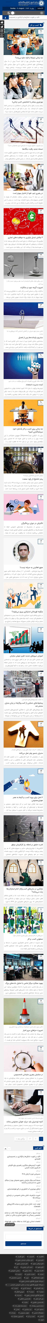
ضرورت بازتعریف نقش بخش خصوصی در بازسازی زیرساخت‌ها (23, 1196)
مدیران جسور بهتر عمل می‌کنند (31, 753)
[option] (23, 1157)
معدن (17, 1309)
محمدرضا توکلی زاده (20, 1306)
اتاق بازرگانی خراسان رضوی (25, 1260)
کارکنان (41, 1316)
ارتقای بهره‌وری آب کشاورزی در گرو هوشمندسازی (23, 1189)
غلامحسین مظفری (38, 1302)
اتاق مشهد (40, 1267)
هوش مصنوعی (24, 1313)
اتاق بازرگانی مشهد (38, 1264)
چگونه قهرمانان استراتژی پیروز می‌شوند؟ (27, 611)
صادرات (19, 1295)
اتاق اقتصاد (21, 1257)
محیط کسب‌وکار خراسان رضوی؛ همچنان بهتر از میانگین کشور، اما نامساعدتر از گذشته (22, 1181)
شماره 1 (15, 1288)
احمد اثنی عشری (27, 1267)
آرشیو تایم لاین (10, 1225)
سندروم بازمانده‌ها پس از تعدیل (30, 337)
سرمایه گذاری (27, 1288)
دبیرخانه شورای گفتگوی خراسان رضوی (32, 1281)
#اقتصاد (41, 1257)
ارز (16, 1267)
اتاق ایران (40, 1260)
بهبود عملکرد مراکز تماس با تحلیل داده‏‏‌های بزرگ (24, 983)
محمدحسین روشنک (37, 1306)
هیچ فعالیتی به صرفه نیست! (31, 567)
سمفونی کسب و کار (35, 939)
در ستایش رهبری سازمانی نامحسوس (28, 1074)
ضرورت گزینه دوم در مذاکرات (31, 287)
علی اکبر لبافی (39, 1299)
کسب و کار (31, 1316)
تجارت (41, 1274)
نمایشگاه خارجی (38, 1313)
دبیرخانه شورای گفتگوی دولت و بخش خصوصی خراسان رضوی (27, 1285)
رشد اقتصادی (39, 1288)
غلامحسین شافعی (25, 1299)
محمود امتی (39, 1309)
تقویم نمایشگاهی (38, 1278)
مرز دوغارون (27, 1309)
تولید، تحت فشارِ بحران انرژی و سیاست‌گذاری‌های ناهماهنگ (23, 1205)
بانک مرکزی (28, 1271)
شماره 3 (31, 1292)
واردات (13, 1313)
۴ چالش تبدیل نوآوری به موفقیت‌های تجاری (25, 237)
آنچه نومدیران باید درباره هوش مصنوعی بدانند (24, 1121)
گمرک (41, 1320)
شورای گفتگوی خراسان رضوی (34, 1295)
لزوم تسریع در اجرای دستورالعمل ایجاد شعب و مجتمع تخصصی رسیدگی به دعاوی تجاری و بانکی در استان (22, 1214)
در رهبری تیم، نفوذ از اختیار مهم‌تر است (28, 193)
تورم (27, 1278)
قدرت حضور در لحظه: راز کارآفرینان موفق (27, 844)
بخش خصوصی (15, 1271)
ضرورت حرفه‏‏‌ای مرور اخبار (33, 1030)
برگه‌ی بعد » (20, 1138)
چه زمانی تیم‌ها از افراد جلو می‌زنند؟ (29, 57)
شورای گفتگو (20, 1292)
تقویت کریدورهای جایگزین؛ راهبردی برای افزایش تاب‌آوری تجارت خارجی (24, 1166)
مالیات (26, 1302)
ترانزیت (19, 1274)
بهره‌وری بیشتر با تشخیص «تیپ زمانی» (27, 101)
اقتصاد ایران (39, 1271)
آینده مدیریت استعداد (34, 384)
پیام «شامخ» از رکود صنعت (32, 479)
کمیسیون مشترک (18, 1316)
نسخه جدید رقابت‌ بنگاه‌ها (32, 149)
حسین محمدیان (16, 1278)
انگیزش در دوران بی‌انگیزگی (32, 523)
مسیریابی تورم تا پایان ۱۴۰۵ (31, 1174)
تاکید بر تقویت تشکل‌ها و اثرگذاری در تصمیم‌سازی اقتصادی (23, 1157)
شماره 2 (41, 1292)
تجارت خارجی (31, 1274)
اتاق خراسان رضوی (22, 1264)
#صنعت (31, 1257)
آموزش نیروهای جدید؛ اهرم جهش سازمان (26, 655)
